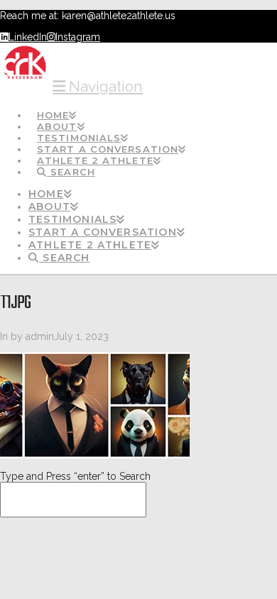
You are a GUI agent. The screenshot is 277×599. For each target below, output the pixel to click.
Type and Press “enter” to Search (75, 476)
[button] (98, 86)
